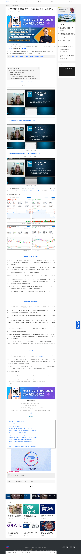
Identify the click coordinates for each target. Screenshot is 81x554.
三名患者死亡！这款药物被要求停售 (47, 516)
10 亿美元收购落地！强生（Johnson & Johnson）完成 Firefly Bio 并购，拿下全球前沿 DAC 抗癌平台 (67, 48)
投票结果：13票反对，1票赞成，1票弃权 (16, 72)
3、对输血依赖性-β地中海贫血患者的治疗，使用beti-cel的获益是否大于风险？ (24, 78)
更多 (73, 24)
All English (46, 1)
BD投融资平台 (33, 1)
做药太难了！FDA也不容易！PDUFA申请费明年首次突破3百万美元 (30, 516)
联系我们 (52, 1)
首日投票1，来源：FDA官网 (14, 74)
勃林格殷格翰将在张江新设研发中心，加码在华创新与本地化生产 (67, 28)
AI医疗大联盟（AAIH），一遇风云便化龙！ (30, 533)
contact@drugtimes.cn (41, 550)
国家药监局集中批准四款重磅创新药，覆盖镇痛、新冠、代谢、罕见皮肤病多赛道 (67, 55)
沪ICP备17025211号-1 (36, 548)
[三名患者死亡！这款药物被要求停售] (47, 509)
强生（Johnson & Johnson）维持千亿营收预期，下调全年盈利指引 (67, 41)
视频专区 (21, 1)
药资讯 (16, 1)
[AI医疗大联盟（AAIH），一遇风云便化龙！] (31, 526)
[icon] (63, 547)
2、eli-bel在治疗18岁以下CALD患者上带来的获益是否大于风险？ (21, 76)
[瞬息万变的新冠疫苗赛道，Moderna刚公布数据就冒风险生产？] (47, 526)
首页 (12, 1)
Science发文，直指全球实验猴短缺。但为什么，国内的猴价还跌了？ (14, 516)
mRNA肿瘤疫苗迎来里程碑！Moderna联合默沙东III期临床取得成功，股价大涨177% (67, 34)
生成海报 (9, 552)
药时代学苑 (40, 1)
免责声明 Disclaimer (41, 543)
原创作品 (18, 11)
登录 (72, 1)
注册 (74, 1)
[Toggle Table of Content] (38, 68)
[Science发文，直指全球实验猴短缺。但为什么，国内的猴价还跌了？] (14, 509)
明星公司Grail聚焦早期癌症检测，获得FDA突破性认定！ (14, 533)
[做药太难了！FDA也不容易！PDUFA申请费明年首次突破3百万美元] (31, 509)
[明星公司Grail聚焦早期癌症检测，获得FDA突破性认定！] (14, 526)
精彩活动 (26, 1)
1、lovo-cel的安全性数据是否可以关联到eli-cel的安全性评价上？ (21, 70)
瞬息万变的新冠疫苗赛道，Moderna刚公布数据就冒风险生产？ (47, 533)
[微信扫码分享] (13, 552)
